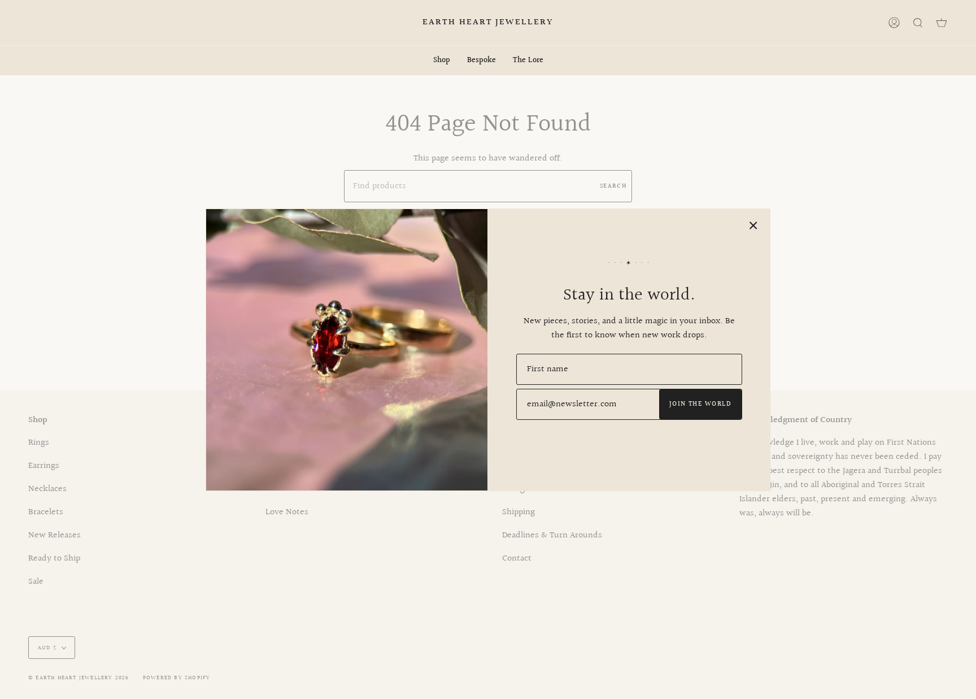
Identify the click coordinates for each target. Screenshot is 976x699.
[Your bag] (941, 22)
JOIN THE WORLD (700, 404)
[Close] (753, 225)
